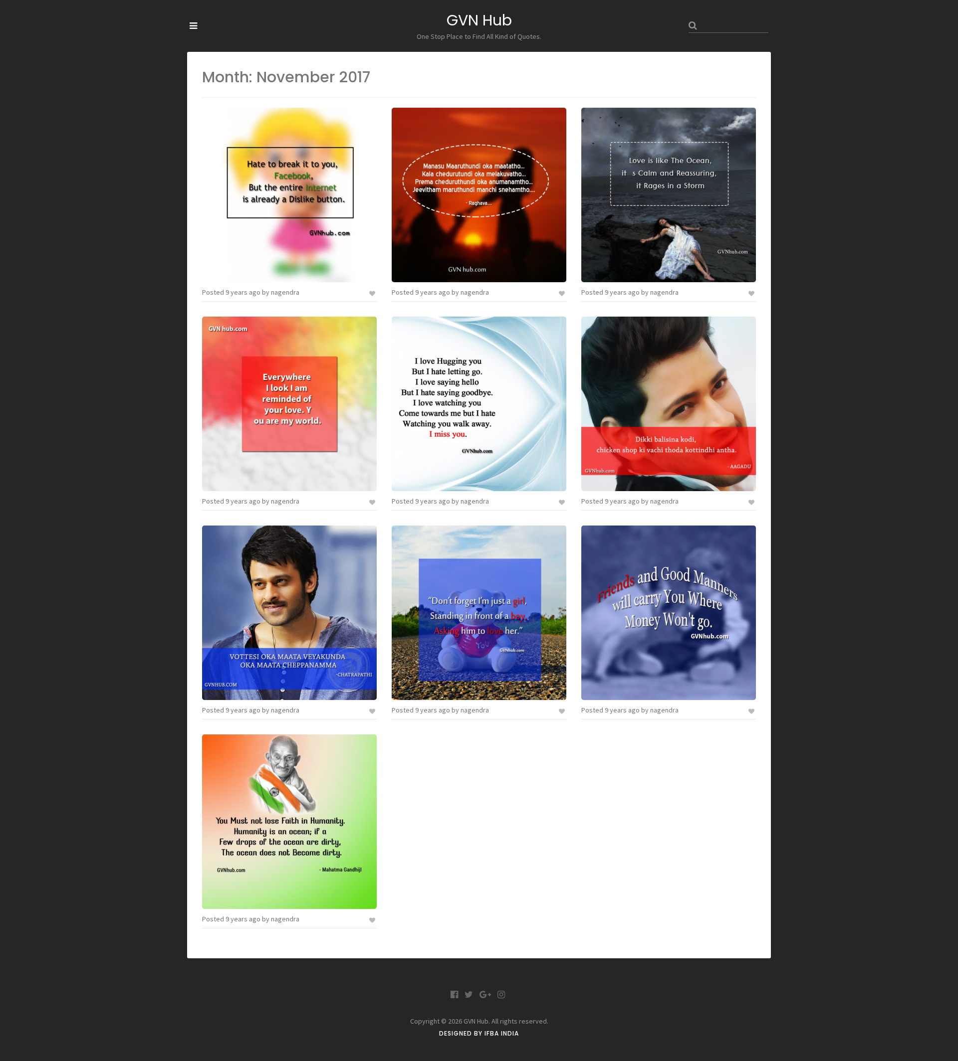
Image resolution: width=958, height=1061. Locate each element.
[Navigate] (193, 26)
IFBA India (501, 1033)
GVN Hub (479, 20)
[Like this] (373, 293)
